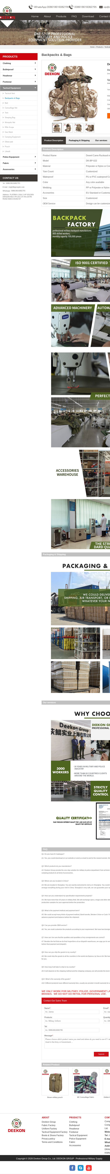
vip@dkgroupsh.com (16, 187)
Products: (48, 1017)
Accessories (8, 169)
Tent (6, 113)
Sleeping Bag (10, 118)
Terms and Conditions (52, 1142)
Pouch (7, 147)
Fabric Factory (48, 1125)
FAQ (74, 16)
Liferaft (7, 151)
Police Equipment (11, 157)
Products (61, 16)
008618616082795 (85, 7)
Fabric (6, 163)
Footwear (7, 82)
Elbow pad (9, 142)
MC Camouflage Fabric (85, 1097)
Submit (101, 1054)
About (47, 16)
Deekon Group (49, 1122)
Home (34, 16)
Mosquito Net (10, 122)
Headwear (7, 75)
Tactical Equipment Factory (54, 1132)
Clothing (7, 63)
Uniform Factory (49, 1128)
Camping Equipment (13, 137)
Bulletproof (8, 69)
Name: (47, 1008)
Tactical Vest (10, 93)
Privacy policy (48, 1139)
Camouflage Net (11, 108)
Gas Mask (9, 132)
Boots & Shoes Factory (53, 1135)
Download (88, 16)
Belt (6, 103)
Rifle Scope (9, 127)
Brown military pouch (55, 1097)
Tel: (45, 1026)
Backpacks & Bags (12, 98)
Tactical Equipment (12, 88)
